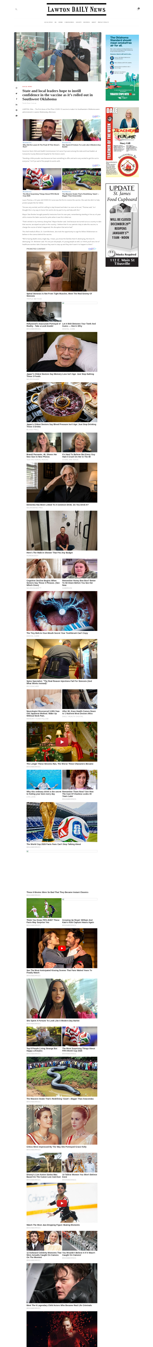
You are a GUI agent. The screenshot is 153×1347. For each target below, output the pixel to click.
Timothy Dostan (26, 103)
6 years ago (33, 103)
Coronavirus (69, 22)
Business (86, 22)
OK (55, 22)
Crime (60, 22)
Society (79, 22)
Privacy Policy (103, 22)
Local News (48, 22)
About (94, 22)
